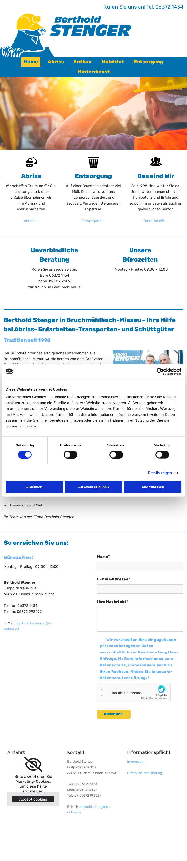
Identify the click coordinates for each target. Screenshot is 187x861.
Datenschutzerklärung (144, 773)
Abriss (56, 62)
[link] (33, 764)
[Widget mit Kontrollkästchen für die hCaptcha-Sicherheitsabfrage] (134, 692)
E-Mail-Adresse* (113, 579)
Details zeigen (160, 472)
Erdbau (83, 62)
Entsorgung (148, 62)
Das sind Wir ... (155, 221)
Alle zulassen (152, 487)
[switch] (70, 454)
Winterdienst (93, 72)
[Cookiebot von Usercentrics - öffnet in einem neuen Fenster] (160, 371)
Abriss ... (31, 221)
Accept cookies (33, 799)
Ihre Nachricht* (112, 601)
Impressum (135, 762)
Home (31, 62)
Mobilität (112, 62)
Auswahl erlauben (93, 487)
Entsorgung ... (93, 221)
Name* (103, 556)
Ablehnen (34, 487)
